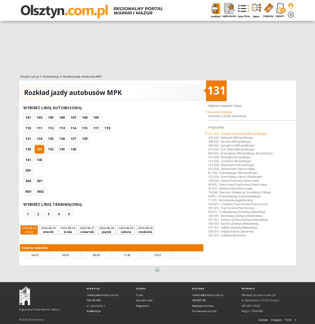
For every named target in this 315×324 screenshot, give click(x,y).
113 (62, 128)
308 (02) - (229, 141)
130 (28, 149)
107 (73, 117)
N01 (28, 191)
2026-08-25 (48, 230)
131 (39, 149)
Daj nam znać (144, 300)
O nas (139, 295)
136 (73, 149)
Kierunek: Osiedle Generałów (227, 116)
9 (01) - (234, 196)
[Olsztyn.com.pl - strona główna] (24, 296)
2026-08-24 (29, 230)
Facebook (263, 319)
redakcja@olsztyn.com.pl (102, 295)
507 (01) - (232, 227)
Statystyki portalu (203, 305)
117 (96, 128)
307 (39, 181)
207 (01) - (226, 235)
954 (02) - (240, 153)
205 (28, 170)
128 (84, 138)
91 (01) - (230, 188)
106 (62, 117)
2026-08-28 (106, 230)
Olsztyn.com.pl (29, 76)
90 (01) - (237, 184)
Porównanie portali (204, 311)
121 (28, 138)
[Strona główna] (92, 11)
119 (107, 128)
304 (28, 181)
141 (28, 160)
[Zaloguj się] (291, 6)
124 (39, 138)
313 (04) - (229, 161)
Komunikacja (51, 76)
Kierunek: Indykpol (220, 112)
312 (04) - (229, 157)
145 (39, 160)
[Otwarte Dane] (255, 10)
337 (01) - (238, 220)
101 (28, 117)
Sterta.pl (247, 295)
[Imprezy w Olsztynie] (267, 10)
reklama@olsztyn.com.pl (207, 295)
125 (50, 138)
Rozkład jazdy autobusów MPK (82, 76)
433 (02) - (230, 138)
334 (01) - (237, 204)
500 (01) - (230, 231)
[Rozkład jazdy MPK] (214, 10)
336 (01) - (235, 216)
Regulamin (142, 305)
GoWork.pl (94, 311)
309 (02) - (231, 145)
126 (62, 138)
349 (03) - (233, 224)
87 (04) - (232, 173)
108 (84, 117)
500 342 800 (94, 300)
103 (39, 117)
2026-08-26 (67, 230)
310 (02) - (231, 149)
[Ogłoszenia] (228, 10)
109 (96, 117)
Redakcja (93, 288)
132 (50, 149)
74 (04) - (239, 192)
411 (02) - (237, 134)
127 (73, 138)
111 (39, 128)
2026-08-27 (87, 230)
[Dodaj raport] (279, 10)
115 (84, 128)
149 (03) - (233, 181)
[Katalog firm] (243, 10)
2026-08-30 (145, 230)
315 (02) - (231, 169)
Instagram (276, 319)
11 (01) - (230, 200)
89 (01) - (236, 212)
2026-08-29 (126, 230)
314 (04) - (231, 165)
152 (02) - (235, 177)
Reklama (198, 288)
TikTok (288, 319)
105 (50, 117)
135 (62, 149)
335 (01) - (231, 208)
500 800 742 (199, 300)
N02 (40, 191)
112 (50, 128)
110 (28, 128)
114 (73, 128)
